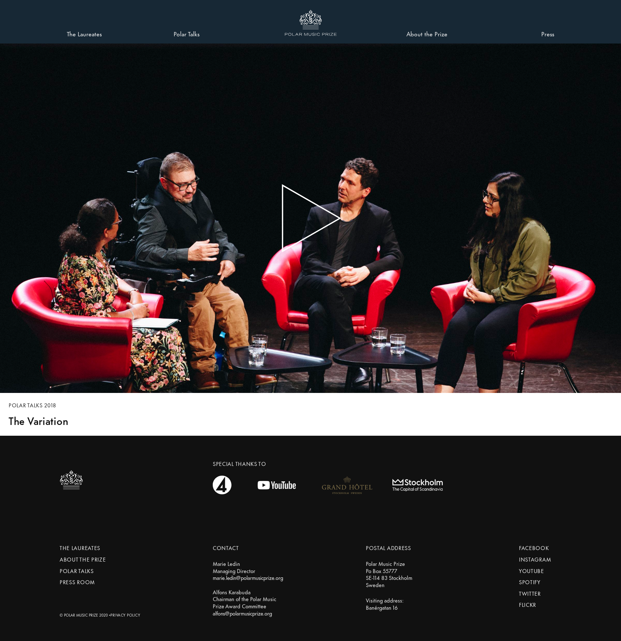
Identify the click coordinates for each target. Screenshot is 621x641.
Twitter (530, 593)
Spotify (529, 582)
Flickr (527, 604)
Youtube (531, 571)
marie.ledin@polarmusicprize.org (248, 577)
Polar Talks (77, 571)
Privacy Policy (125, 615)
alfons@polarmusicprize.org (242, 613)
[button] (310, 20)
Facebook (534, 548)
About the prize (83, 559)
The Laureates (80, 548)
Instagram (535, 559)
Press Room (77, 582)
